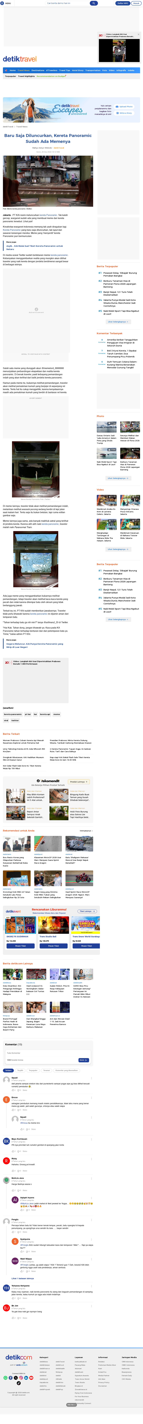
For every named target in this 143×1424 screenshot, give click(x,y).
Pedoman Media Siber (107, 1365)
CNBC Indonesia (128, 1365)
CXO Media (126, 1379)
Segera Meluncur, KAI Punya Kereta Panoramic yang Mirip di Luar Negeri (34, 645)
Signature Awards (82, 1376)
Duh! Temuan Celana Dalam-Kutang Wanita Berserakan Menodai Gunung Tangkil (122, 365)
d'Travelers (51, 70)
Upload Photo (126, 106)
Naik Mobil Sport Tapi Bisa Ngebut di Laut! (121, 312)
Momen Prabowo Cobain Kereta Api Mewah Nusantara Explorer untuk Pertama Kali (23, 741)
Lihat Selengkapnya (117, 322)
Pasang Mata (80, 1365)
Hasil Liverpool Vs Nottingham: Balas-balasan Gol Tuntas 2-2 (35, 990)
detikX (58, 1376)
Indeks (131, 70)
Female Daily (127, 1376)
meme (56, 714)
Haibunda (125, 1369)
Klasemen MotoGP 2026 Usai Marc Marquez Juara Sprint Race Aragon (47, 860)
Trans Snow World (82, 1379)
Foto (104, 70)
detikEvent (79, 1372)
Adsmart (78, 1369)
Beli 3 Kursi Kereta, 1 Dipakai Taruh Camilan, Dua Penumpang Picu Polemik (121, 353)
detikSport (44, 1379)
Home (13, 70)
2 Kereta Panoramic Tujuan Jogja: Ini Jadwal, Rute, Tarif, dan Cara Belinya (70, 750)
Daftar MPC (123, 3)
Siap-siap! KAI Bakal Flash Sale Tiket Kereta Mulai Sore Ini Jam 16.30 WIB (70, 758)
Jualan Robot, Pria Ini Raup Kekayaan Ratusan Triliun (59, 988)
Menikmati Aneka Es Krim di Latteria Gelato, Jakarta (106, 511)
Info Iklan (101, 1379)
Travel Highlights (26, 76)
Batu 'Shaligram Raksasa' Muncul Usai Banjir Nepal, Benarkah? (77, 860)
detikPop (59, 1389)
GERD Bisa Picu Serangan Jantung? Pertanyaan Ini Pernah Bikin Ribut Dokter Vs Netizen (82, 991)
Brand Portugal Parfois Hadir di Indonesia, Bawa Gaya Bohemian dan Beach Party (12, 1024)
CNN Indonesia (127, 1362)
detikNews (44, 1362)
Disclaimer (102, 1386)
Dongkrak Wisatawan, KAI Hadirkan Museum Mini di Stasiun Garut (23, 758)
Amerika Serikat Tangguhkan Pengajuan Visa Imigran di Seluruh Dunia (122, 343)
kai (35, 714)
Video (112, 70)
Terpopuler (10, 76)
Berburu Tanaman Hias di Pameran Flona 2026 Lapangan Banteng (119, 284)
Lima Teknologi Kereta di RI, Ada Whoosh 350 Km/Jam (24, 750)
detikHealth (60, 1369)
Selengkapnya (85, 831)
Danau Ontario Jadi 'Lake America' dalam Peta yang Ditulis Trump (106, 439)
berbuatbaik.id (80, 1362)
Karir (100, 1369)
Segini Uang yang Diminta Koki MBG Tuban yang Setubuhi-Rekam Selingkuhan (47, 895)
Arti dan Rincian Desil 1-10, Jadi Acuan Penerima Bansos (60, 1021)
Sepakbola (44, 1382)
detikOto (43, 1386)
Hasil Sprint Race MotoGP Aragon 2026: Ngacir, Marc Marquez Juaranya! (77, 895)
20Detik (59, 1379)
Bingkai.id (79, 1386)
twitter (15, 720)
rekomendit (79, 1400)
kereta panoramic (59, 255)
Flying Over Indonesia (83, 1393)
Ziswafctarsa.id (81, 1389)
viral (6, 720)
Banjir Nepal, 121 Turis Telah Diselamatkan (118, 293)
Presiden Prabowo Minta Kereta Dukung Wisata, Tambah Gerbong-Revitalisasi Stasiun (70, 741)
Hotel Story (77, 70)
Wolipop (59, 1372)
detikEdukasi (45, 1365)
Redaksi (101, 1362)
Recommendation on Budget (51, 76)
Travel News (24, 70)
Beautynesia (126, 1372)
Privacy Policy (103, 1382)
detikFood (60, 1365)
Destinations (38, 70)
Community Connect (83, 1403)
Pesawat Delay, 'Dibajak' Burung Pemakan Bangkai (120, 274)
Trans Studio (80, 1382)
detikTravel (8, 126)
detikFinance (45, 1369)
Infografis (121, 70)
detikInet (43, 1372)
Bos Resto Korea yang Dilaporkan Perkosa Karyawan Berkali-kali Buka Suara (15, 861)
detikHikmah (60, 1386)
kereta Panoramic (48, 215)
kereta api (45, 714)
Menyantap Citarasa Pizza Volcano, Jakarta (129, 511)
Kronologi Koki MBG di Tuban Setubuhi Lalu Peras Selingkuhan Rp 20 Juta (16, 895)
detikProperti (45, 1389)
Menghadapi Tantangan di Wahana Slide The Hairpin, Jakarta (105, 537)
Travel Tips (64, 70)
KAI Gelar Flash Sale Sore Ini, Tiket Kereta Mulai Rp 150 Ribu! (22, 767)
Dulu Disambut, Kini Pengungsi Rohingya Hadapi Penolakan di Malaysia (12, 990)
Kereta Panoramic (12, 230)
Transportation (92, 70)
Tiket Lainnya (85, 911)
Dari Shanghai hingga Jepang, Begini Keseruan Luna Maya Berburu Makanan (36, 1023)
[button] (97, 927)
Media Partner (103, 1376)
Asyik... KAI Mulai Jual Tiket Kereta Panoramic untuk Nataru (34, 247)
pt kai (28, 714)
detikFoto (59, 1382)
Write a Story (126, 113)
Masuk (136, 3)
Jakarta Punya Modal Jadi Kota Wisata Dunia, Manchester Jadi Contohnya (119, 303)
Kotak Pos (102, 1372)
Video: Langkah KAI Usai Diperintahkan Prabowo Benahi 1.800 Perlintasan (119, 36)
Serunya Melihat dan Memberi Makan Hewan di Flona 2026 (130, 438)
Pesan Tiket (20, 946)
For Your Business (82, 1396)
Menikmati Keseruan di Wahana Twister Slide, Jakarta (129, 535)
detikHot (43, 1376)
